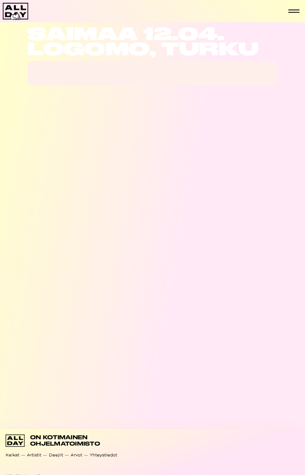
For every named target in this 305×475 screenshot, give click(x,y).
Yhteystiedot (103, 455)
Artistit (34, 455)
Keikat (12, 455)
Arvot (76, 455)
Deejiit (56, 455)
